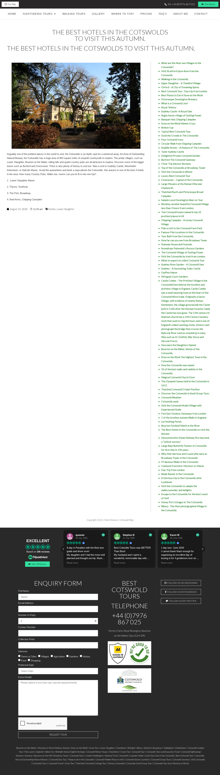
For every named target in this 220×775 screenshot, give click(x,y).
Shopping (35, 660)
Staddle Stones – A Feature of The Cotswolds (185, 147)
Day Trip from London (173, 469)
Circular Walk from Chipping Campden (181, 143)
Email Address (25, 603)
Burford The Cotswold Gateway (178, 159)
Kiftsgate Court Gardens (174, 276)
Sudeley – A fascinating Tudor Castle (180, 268)
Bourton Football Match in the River (180, 425)
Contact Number (27, 627)
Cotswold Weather (171, 397)
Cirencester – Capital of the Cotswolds (182, 179)
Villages (45, 656)
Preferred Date (26, 665)
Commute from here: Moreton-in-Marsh (182, 465)
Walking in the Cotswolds (174, 79)
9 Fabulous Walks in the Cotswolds (179, 461)
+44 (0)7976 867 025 (129, 619)
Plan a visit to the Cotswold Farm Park (181, 228)
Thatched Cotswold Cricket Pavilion (180, 389)
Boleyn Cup (167, 127)
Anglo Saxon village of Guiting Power (181, 115)
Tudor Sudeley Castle (172, 151)
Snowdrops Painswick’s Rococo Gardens (182, 248)
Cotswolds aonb (169, 401)
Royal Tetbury (168, 107)
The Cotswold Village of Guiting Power (182, 252)
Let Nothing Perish (171, 421)
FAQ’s (163, 13)
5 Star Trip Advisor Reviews (176, 163)
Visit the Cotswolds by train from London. (183, 256)
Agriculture (59, 656)
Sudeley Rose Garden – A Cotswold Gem (182, 264)
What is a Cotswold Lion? (174, 103)
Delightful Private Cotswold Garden (180, 155)
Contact (201, 13)
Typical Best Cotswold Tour (176, 131)
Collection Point (26, 639)
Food (23, 660)
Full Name (23, 591)
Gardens (73, 656)
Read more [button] (72, 563)
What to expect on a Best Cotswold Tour (183, 260)
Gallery (98, 13)
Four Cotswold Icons (172, 139)
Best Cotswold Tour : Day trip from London (184, 91)
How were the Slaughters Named (178, 345)
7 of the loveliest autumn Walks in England (183, 417)
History (86, 656)
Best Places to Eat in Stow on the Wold (182, 95)
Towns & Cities (29, 656)
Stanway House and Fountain (176, 244)
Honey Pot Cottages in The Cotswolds (181, 502)
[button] (202, 549)
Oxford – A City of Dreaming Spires (180, 87)
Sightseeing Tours (38, 13)
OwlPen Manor (169, 272)
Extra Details (25, 677)
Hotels (52, 209)
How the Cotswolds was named (177, 365)
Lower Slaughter (65, 209)
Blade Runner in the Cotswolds (177, 474)
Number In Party (27, 615)
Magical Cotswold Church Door (178, 377)
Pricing (146, 13)
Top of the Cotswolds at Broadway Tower (183, 167)
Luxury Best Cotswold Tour (175, 175)
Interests (22, 651)
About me (180, 13)
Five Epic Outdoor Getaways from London (183, 413)
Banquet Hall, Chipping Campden (178, 119)
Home (12, 13)
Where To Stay (122, 13)
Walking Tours (74, 13)
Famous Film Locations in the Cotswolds (182, 232)
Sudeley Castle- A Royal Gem (176, 111)
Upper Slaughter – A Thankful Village (181, 83)
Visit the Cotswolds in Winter (177, 171)
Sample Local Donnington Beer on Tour (182, 200)
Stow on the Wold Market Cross (178, 123)
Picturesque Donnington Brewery (179, 99)
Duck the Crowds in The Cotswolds (179, 135)
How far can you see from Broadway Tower (184, 240)
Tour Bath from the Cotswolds (177, 236)
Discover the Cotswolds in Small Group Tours (185, 393)
